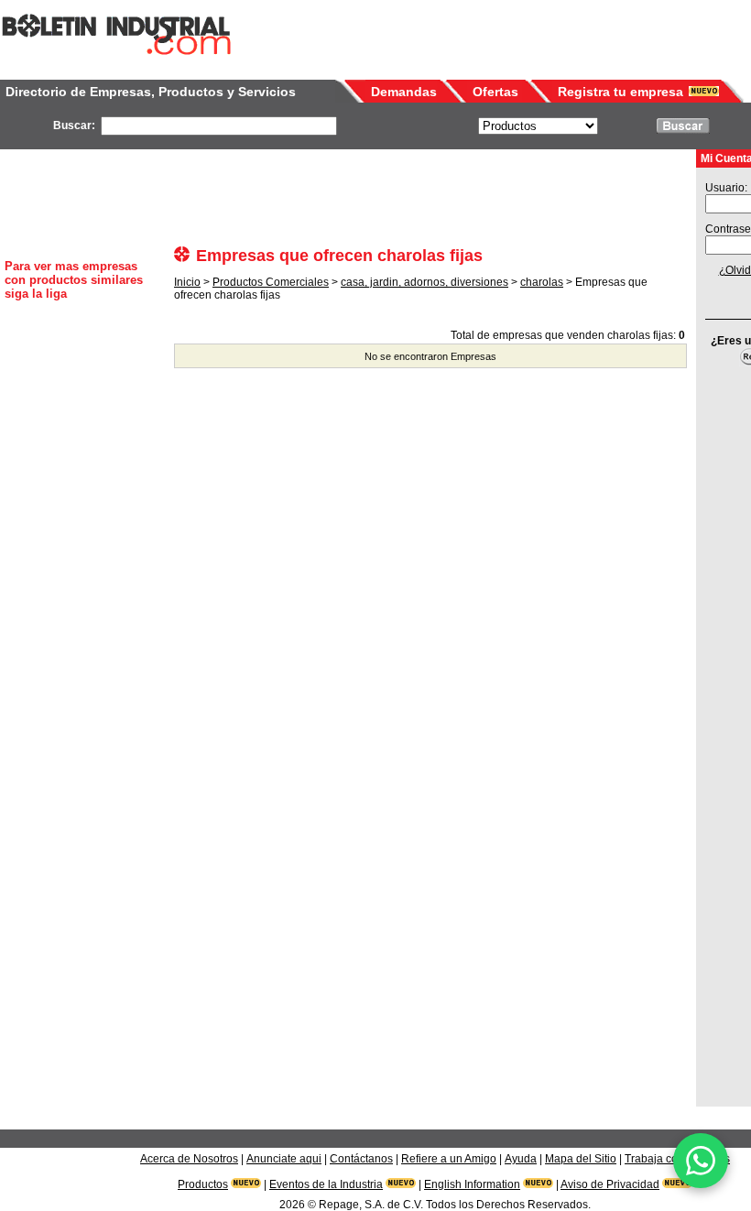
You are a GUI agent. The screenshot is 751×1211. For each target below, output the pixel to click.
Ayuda (521, 1158)
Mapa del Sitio (580, 1158)
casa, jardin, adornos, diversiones (424, 282)
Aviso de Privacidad (610, 1184)
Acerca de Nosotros (189, 1158)
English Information (472, 1184)
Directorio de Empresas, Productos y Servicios (150, 91)
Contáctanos (361, 1158)
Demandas (404, 91)
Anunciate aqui (283, 1158)
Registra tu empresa (620, 91)
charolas (541, 282)
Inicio (187, 282)
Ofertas (495, 91)
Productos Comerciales (270, 282)
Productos (203, 1184)
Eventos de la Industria (326, 1184)
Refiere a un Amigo (448, 1158)
